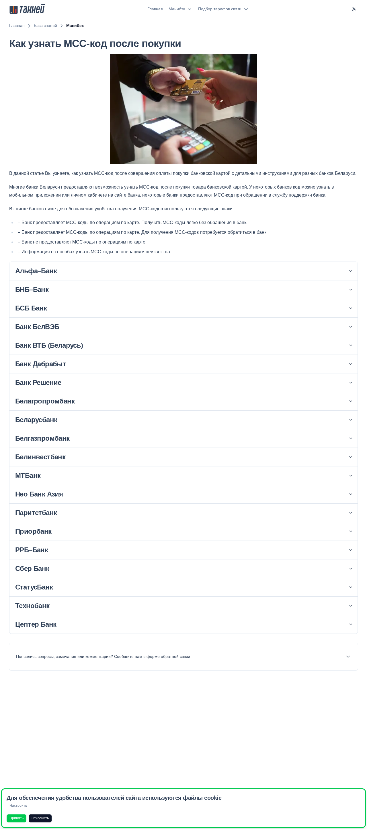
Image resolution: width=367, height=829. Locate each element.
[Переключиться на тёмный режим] (354, 9)
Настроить (18, 806)
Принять (16, 818)
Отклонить (40, 818)
